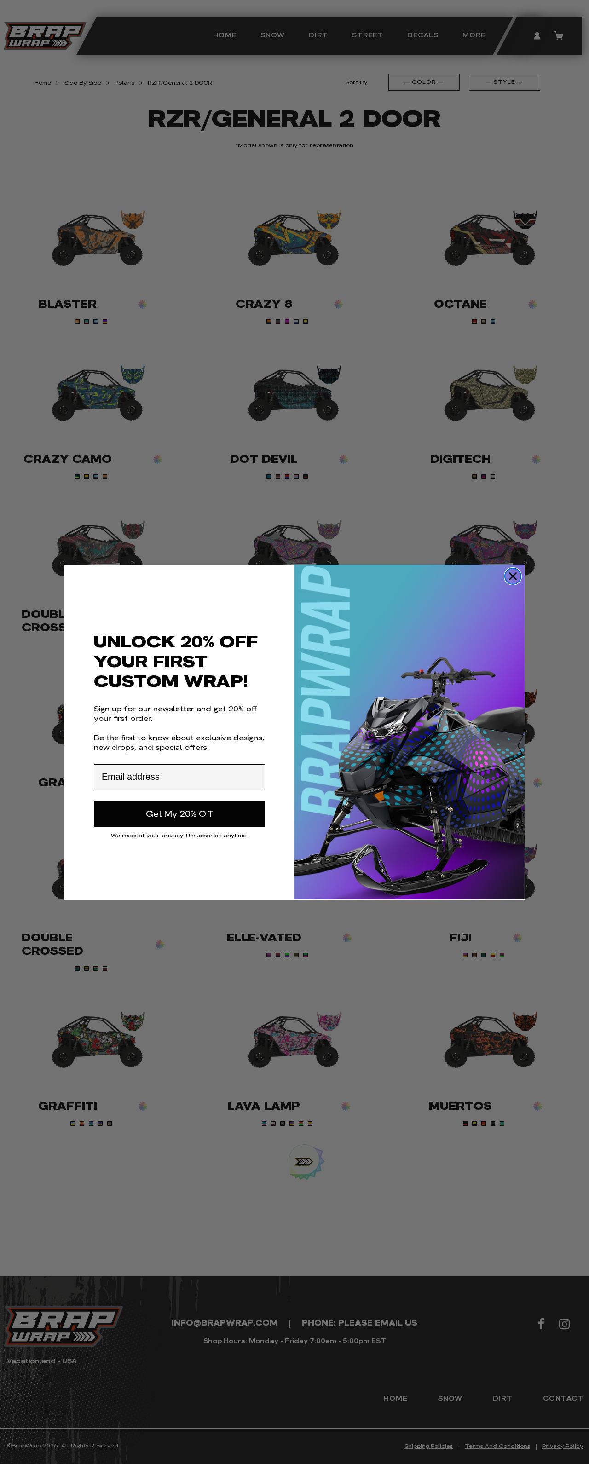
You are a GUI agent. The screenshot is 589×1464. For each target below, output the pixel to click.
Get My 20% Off (179, 813)
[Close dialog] (513, 576)
